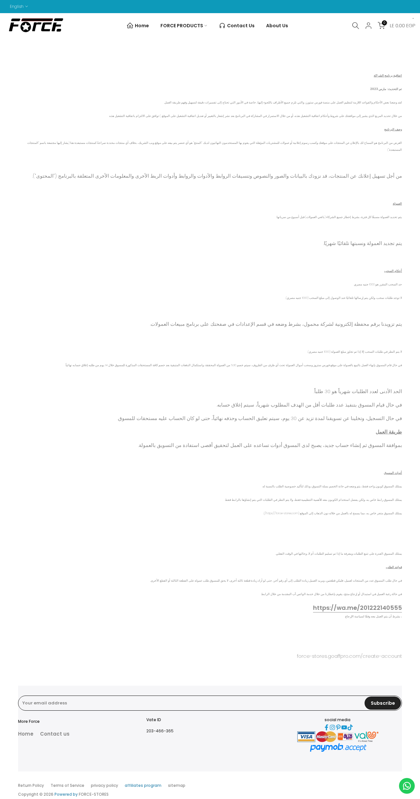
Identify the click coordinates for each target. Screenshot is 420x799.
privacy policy (104, 785)
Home (142, 25)
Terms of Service (67, 785)
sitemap (176, 785)
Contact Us (241, 25)
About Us (277, 25)
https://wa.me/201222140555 (357, 608)
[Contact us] (407, 786)
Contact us (55, 733)
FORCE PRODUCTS (181, 25)
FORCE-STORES (94, 794)
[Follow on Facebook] (326, 727)
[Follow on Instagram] (332, 727)
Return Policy (31, 785)
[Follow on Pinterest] (338, 727)
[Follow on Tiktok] (350, 727)
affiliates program (143, 785)
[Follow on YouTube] (344, 727)
